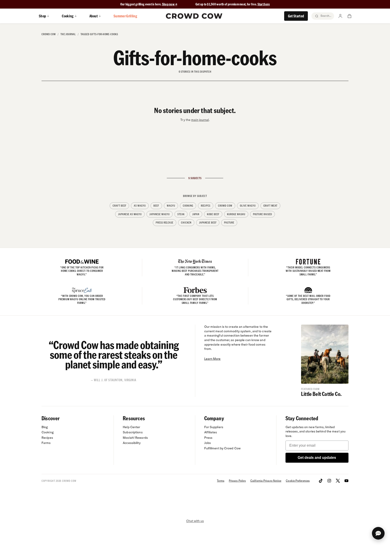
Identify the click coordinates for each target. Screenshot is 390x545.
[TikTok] (321, 481)
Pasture (229, 222)
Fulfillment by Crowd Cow (222, 448)
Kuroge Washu (236, 214)
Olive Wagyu (248, 205)
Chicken (186, 222)
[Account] (340, 16)
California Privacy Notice (265, 480)
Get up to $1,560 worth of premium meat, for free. (232, 4)
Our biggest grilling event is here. (141, 4)
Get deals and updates (317, 458)
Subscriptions (132, 432)
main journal (200, 120)
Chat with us (195, 521)
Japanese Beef (207, 222)
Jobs (207, 443)
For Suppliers (213, 427)
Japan (196, 214)
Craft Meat (270, 205)
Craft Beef (119, 205)
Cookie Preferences (298, 480)
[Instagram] (329, 481)
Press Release (164, 222)
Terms (220, 480)
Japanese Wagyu (159, 214)
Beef (156, 205)
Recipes (206, 205)
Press (208, 438)
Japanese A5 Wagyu (130, 214)
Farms (46, 443)
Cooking (188, 205)
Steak (181, 214)
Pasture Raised (262, 214)
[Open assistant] (378, 533)
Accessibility (131, 443)
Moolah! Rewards (135, 438)
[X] (338, 481)
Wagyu (171, 205)
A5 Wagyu (140, 205)
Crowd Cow (49, 34)
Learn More (212, 359)
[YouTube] (346, 481)
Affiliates (210, 432)
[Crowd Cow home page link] (194, 16)
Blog (45, 427)
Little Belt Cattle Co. (321, 393)
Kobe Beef (213, 214)
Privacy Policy (237, 480)
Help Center (131, 427)
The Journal (68, 34)
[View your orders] (349, 16)
